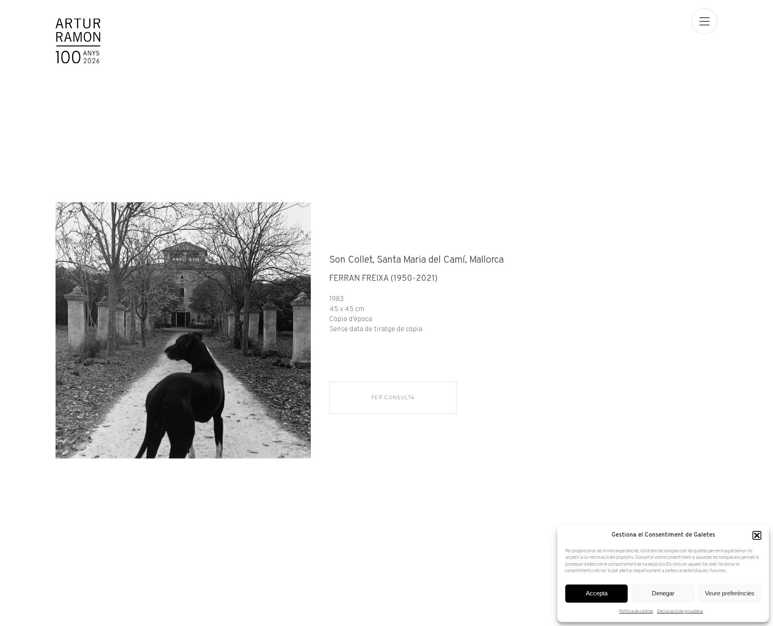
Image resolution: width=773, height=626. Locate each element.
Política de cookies (636, 611)
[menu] (704, 21)
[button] (757, 535)
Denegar (663, 593)
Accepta (597, 593)
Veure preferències (729, 593)
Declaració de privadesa (680, 611)
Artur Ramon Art (78, 41)
